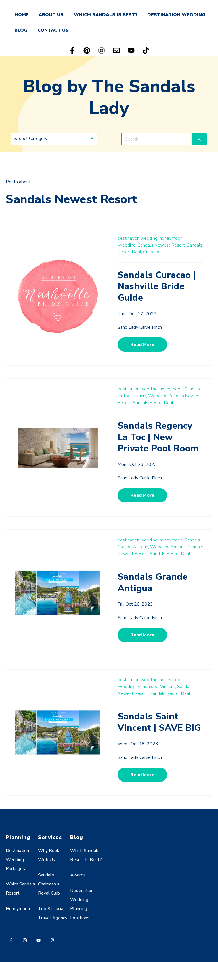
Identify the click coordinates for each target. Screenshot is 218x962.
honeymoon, (171, 238)
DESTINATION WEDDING (176, 15)
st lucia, (139, 396)
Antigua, (178, 547)
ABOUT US (51, 15)
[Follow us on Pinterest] (87, 50)
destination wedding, (138, 238)
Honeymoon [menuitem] (18, 909)
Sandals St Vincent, (157, 686)
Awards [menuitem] (78, 875)
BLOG (21, 30)
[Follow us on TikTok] (146, 50)
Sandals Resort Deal (153, 403)
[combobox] (155, 139)
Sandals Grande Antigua (153, 582)
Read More (142, 344)
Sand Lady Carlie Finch (140, 327)
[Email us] (116, 50)
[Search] (199, 139)
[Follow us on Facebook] (72, 50)
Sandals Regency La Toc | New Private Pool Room (158, 437)
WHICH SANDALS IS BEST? (105, 15)
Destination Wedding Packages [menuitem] (17, 860)
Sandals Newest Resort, (162, 245)
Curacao (151, 252)
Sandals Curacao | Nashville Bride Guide (157, 286)
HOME (21, 15)
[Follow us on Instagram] (101, 50)
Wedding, (127, 245)
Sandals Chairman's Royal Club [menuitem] (49, 884)
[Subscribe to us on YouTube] (131, 50)
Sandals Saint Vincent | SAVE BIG (159, 722)
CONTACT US (53, 30)
